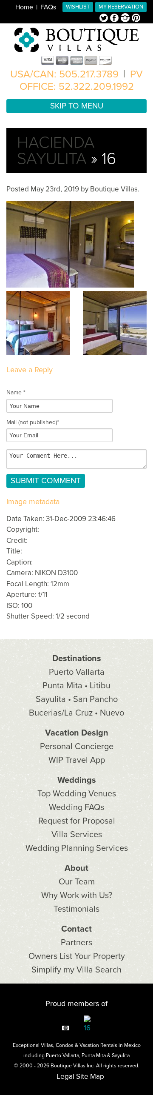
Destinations (76, 658)
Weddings (76, 780)
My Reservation (121, 6)
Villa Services (76, 835)
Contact (76, 929)
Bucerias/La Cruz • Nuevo (76, 713)
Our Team (77, 882)
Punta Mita (94, 1055)
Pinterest (136, 19)
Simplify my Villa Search (76, 970)
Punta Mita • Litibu (76, 686)
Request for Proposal (76, 821)
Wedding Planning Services (77, 848)
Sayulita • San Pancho (77, 699)
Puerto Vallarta (77, 672)
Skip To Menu (76, 106)
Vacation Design (76, 733)
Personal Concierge (76, 746)
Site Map (90, 1076)
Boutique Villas (114, 189)
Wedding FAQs (76, 807)
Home (24, 7)
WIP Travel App (76, 760)
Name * (16, 392)
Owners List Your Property (76, 956)
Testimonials (76, 909)
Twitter (104, 19)
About (76, 868)
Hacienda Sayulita (56, 150)
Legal (65, 1076)
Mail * (32, 422)
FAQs (48, 7)
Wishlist (78, 6)
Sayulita (121, 1055)
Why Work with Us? (76, 895)
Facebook (115, 19)
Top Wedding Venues (76, 794)
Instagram (126, 19)
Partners (76, 943)
